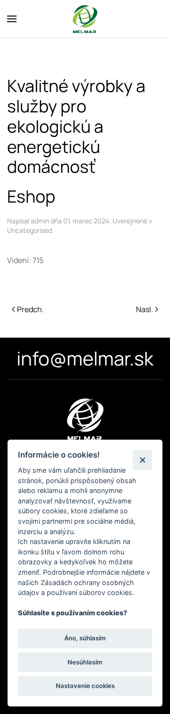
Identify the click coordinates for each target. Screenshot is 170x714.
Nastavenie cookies (85, 685)
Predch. (30, 309)
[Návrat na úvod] (85, 19)
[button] (12, 19)
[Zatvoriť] (142, 459)
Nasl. (144, 309)
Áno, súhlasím (85, 638)
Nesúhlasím (85, 662)
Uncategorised (29, 230)
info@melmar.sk (85, 358)
